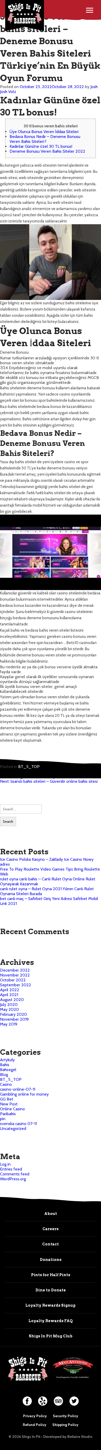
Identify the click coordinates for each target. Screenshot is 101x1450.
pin (2, 1118)
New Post (9, 1104)
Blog (4, 1074)
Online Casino (12, 1108)
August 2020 (12, 999)
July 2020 (9, 1004)
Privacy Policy (35, 1416)
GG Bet (6, 1099)
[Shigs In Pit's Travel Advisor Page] (58, 1398)
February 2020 (13, 1014)
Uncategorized (13, 1128)
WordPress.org (13, 1178)
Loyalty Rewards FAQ (50, 1321)
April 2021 (9, 994)
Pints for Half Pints (50, 1275)
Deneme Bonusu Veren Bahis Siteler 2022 (47, 151)
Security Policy (65, 1416)
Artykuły (7, 1059)
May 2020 (9, 1009)
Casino (6, 1084)
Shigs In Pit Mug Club (51, 1336)
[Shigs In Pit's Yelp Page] (42, 1398)
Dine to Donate (50, 1290)
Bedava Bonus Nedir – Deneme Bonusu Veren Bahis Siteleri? (45, 139)
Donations (50, 1260)
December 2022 (15, 970)
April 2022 (9, 989)
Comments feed (14, 1174)
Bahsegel (8, 1069)
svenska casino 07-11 (18, 1123)
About (50, 1214)
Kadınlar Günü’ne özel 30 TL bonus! (41, 146)
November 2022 (15, 975)
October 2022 (13, 980)
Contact (50, 1244)
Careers (50, 1229)
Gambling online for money (24, 1094)
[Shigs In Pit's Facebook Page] (27, 1398)
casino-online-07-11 (17, 1089)
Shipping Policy (65, 1424)
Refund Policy (34, 1424)
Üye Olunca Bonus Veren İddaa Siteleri (44, 131)
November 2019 (14, 1019)
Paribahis (8, 1113)
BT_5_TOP (29, 766)
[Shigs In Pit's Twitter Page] (74, 1398)
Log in (5, 1164)
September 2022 (15, 984)
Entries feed (11, 1169)
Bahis (4, 1064)
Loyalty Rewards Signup (50, 1305)
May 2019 (8, 1024)
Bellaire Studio (79, 1436)
